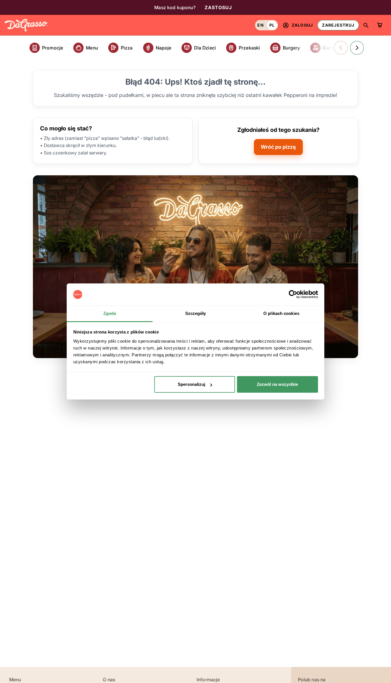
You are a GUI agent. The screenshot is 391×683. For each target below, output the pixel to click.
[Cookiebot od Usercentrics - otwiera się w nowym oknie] (293, 294)
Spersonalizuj (191, 384)
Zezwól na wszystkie (277, 384)
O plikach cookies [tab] (281, 313)
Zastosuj (218, 7)
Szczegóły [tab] (195, 313)
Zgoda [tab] (109, 313)
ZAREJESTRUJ (338, 25)
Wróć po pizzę (278, 147)
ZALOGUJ (302, 25)
